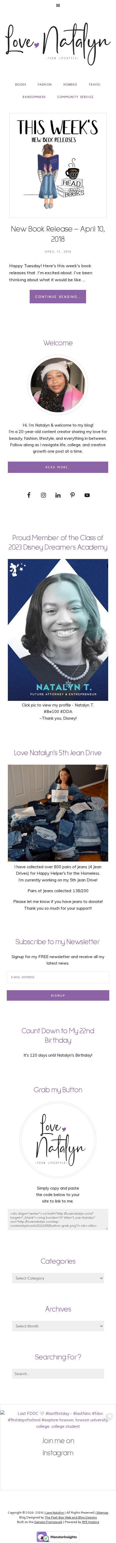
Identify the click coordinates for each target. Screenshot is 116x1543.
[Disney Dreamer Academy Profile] (58, 698)
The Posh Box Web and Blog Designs (71, 1517)
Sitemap (102, 1512)
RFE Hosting (90, 1522)
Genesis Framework (48, 1522)
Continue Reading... (58, 297)
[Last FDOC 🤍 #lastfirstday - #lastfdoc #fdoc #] (58, 1468)
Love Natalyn (54, 1512)
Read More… (58, 467)
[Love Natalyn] (58, 44)
